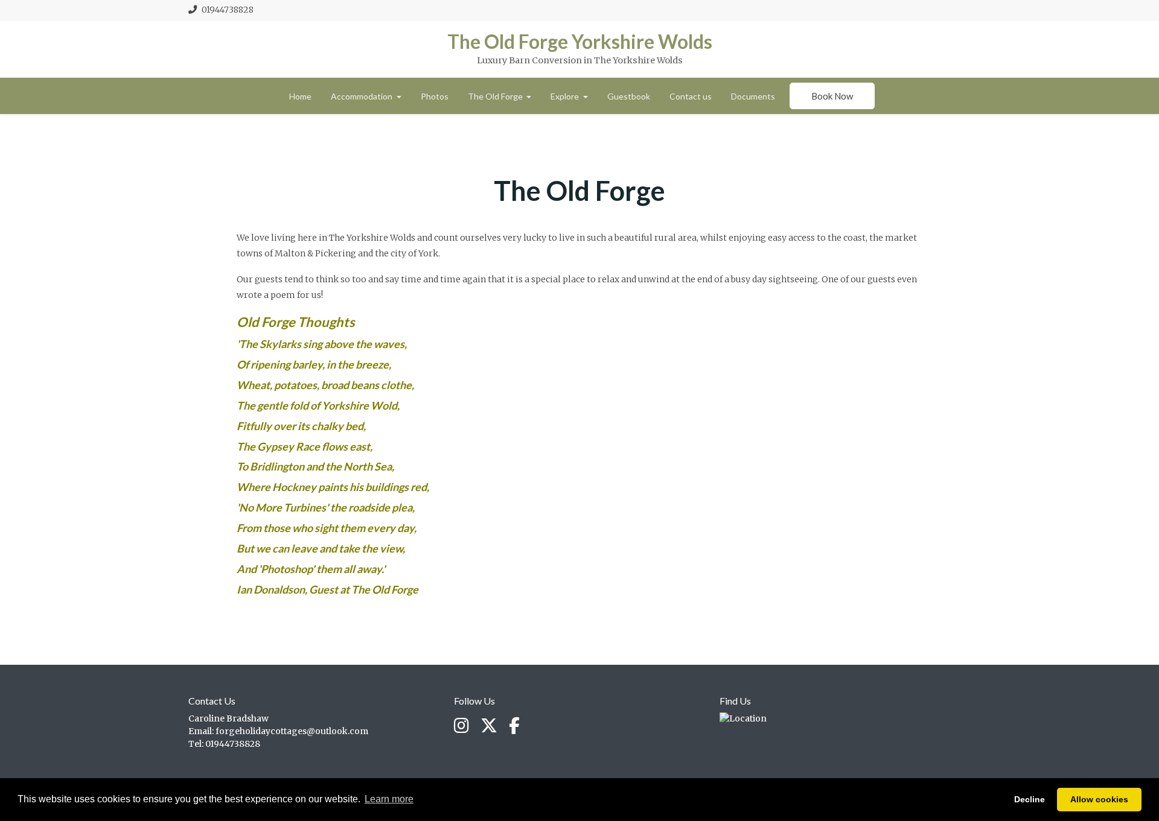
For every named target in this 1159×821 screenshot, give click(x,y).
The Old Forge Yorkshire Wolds (579, 41)
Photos (435, 96)
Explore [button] (566, 96)
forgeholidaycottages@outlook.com (292, 731)
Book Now (832, 95)
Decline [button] (1029, 799)
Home (300, 96)
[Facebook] (514, 726)
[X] (489, 726)
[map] (743, 718)
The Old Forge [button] (496, 96)
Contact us (690, 96)
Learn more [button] (389, 799)
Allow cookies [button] (1099, 799)
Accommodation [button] (362, 96)
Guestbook (628, 96)
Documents (753, 96)
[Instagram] (461, 726)
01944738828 (228, 9)
